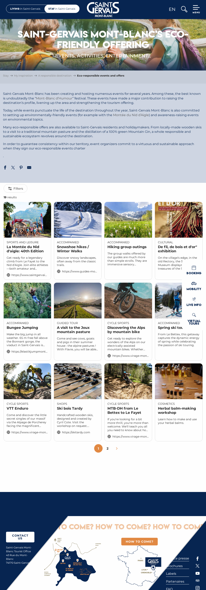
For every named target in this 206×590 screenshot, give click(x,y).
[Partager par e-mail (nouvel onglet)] (29, 168)
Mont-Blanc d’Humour (54, 98)
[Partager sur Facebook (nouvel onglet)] (5, 168)
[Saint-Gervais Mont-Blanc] (103, 9)
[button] (184, 9)
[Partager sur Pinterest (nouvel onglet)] (21, 168)
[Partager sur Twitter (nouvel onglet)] (13, 168)
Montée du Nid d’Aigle (131, 115)
